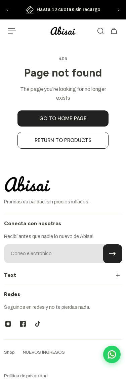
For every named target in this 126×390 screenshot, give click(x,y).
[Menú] (12, 30)
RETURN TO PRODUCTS (63, 140)
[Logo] (63, 31)
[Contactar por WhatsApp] (112, 354)
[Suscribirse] (112, 253)
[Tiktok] (37, 323)
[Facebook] (22, 323)
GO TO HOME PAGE (63, 118)
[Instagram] (8, 323)
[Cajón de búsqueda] (100, 30)
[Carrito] (114, 30)
